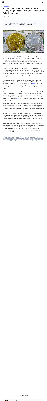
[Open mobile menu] (45, 2)
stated (33, 83)
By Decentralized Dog (7, 16)
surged (17, 98)
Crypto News (6, 6)
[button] (45, 2)
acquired (14, 56)
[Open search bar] (42, 2)
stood (38, 86)
